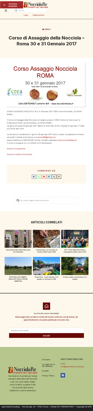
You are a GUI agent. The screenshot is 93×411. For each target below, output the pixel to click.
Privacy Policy (48, 375)
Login (25, 15)
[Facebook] (63, 375)
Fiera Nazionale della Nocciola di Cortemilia (18, 251)
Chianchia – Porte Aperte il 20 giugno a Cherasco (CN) (46, 278)
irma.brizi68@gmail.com (45, 137)
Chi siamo (46, 359)
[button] (34, 177)
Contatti (45, 371)
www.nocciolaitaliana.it (67, 140)
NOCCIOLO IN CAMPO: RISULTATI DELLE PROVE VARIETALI (18, 279)
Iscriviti (46, 335)
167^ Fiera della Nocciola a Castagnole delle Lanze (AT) (75, 251)
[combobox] (46, 200)
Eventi (48, 29)
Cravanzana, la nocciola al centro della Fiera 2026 (46, 251)
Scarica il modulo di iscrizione (19, 154)
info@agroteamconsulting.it (72, 366)
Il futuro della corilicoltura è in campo (75, 278)
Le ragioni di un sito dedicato (48, 365)
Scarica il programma (16, 149)
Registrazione (38, 15)
